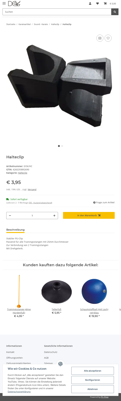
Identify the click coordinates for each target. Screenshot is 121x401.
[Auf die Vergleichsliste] (99, 38)
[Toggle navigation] (4, 2)
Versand (32, 189)
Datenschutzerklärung (19, 391)
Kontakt (10, 352)
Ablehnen (92, 389)
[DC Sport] (14, 3)
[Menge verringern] (9, 215)
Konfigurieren (92, 380)
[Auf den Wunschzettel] (108, 38)
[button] (90, 3)
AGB (46, 357)
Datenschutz (50, 352)
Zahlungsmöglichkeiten (18, 363)
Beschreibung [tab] (15, 229)
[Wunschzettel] (97, 3)
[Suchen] (114, 11)
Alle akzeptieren (92, 370)
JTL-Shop (104, 397)
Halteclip (22, 172)
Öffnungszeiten (14, 357)
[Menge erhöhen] (54, 215)
